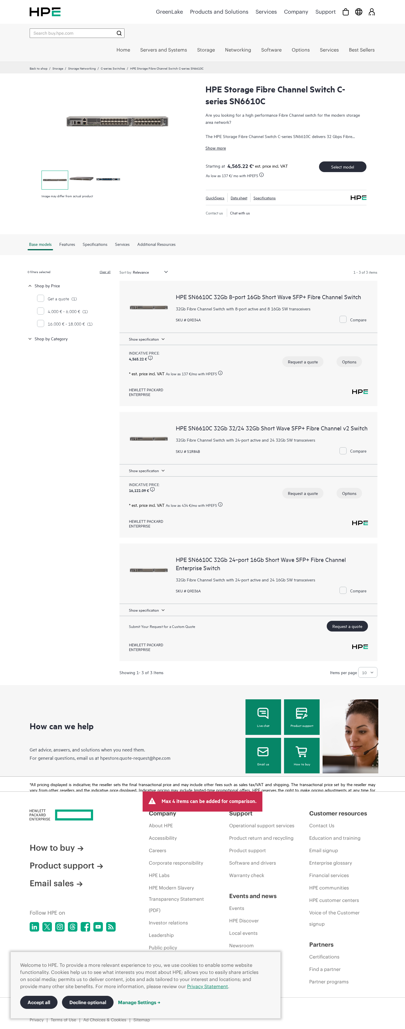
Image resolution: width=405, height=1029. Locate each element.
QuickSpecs (215, 197)
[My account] (371, 12)
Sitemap (141, 1019)
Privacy (37, 1019)
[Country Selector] (358, 12)
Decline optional (87, 1002)
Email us (263, 764)
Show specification (144, 339)
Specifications (264, 197)
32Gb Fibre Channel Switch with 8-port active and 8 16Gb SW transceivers (243, 308)
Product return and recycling (261, 838)
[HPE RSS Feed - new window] (111, 927)
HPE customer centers (334, 900)
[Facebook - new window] (85, 927)
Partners (321, 944)
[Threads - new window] (72, 927)
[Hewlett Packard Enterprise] (45, 12)
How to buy (302, 764)
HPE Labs (159, 875)
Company (296, 11)
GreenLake (169, 11)
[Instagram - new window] (60, 927)
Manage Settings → (139, 1002)
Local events (243, 933)
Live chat (263, 725)
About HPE (161, 825)
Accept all (39, 1002)
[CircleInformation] (150, 358)
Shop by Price (47, 285)
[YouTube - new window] (98, 927)
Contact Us (321, 825)
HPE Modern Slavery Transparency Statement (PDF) (176, 899)
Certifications (324, 957)
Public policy (163, 948)
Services (266, 11)
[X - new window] (47, 927)
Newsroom (241, 945)
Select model (342, 166)
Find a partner (325, 969)
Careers (157, 850)
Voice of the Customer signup (334, 918)
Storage (57, 68)
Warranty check (246, 875)
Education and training (335, 838)
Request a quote (303, 361)
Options (349, 361)
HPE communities (329, 888)
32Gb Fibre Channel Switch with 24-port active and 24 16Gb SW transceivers (245, 579)
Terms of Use (63, 1019)
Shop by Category (51, 338)
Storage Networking (82, 68)
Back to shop (38, 68)
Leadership (161, 935)
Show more (215, 147)
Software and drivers (252, 863)
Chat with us (240, 212)
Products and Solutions (219, 11)
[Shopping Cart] (345, 12)
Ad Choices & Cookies (104, 1019)
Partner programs (329, 982)
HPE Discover (244, 921)
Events (236, 908)
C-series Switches (113, 68)
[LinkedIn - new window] (34, 927)
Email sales (52, 883)
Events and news (253, 896)
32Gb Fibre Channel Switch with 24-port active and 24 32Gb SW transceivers (245, 440)
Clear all (105, 271)
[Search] (119, 33)
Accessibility (163, 838)
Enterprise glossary (330, 863)
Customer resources (338, 813)
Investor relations (168, 923)
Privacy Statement (207, 986)
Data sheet (239, 197)
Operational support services (261, 825)
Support (325, 11)
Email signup (323, 850)
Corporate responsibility (176, 863)
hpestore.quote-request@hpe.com (135, 757)
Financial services (329, 875)
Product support (302, 725)
